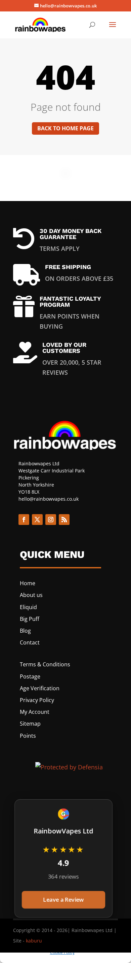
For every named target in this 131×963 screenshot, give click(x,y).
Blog (25, 630)
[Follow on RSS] (64, 519)
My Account (34, 712)
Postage (30, 676)
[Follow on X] (37, 519)
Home (27, 583)
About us (31, 595)
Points (28, 735)
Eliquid (28, 607)
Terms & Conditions (45, 664)
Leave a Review (63, 899)
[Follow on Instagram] (50, 519)
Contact (30, 642)
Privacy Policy (37, 700)
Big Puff (29, 619)
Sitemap (30, 723)
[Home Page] (41, 24)
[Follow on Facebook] (23, 519)
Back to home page (65, 128)
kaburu (34, 940)
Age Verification (39, 688)
